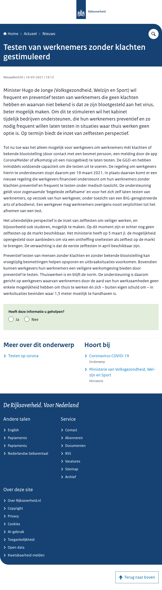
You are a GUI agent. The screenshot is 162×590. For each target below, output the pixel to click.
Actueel (30, 33)
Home (13, 33)
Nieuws (48, 33)
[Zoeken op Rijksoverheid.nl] (153, 34)
